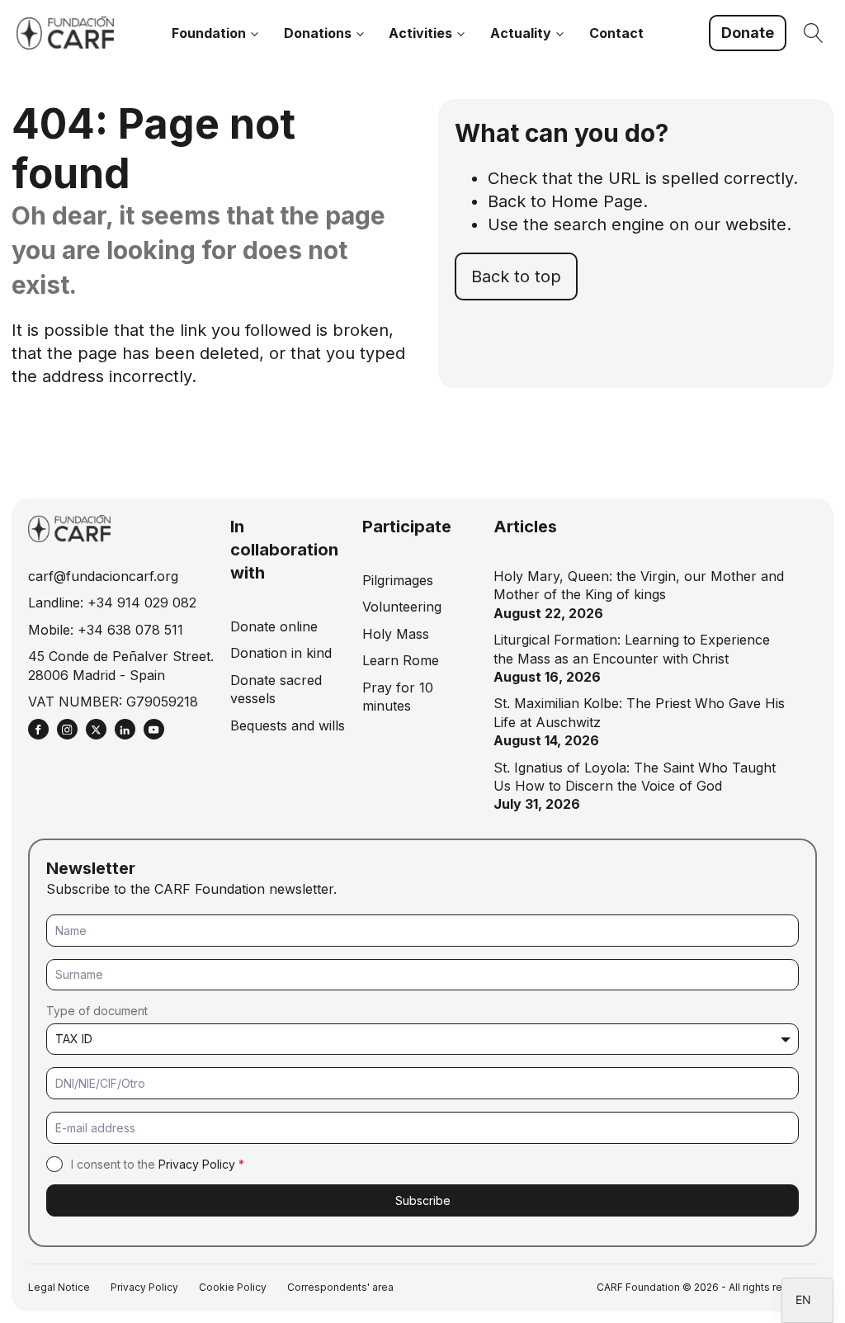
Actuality (520, 33)
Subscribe (423, 1200)
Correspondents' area (340, 1287)
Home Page (597, 201)
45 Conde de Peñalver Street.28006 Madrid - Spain (121, 665)
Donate (747, 32)
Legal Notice (59, 1287)
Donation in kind (281, 653)
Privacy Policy (196, 1164)
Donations (318, 33)
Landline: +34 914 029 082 (112, 602)
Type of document (97, 1011)
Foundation (209, 33)
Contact (616, 33)
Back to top (516, 276)
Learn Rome (400, 660)
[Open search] (813, 33)
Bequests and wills (287, 725)
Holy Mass (395, 634)
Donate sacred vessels (276, 689)
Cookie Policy (233, 1287)
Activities (420, 33)
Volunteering (401, 606)
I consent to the (157, 1164)
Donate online (274, 626)
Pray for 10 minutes (397, 696)
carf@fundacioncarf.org (103, 576)
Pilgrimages (397, 580)
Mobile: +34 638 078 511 (105, 629)
